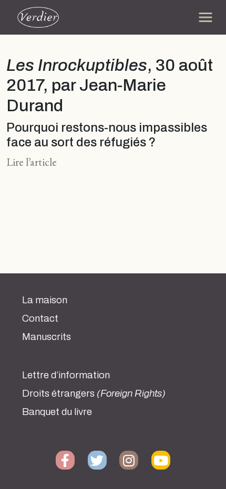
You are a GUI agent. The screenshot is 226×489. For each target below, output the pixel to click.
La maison (44, 300)
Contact (40, 318)
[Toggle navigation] (205, 17)
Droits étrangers (94, 393)
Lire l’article (31, 162)
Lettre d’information (66, 375)
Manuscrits (46, 337)
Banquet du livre (57, 412)
